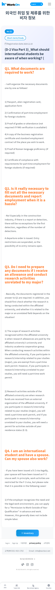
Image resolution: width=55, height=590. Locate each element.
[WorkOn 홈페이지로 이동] (11, 4)
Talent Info (17, 588)
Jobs (5, 587)
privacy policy (35, 543)
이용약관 (24, 543)
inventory (28, 533)
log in (8, 543)
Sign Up (15, 543)
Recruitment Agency (33, 588)
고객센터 (46, 543)
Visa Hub (48, 588)
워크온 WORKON (26, 559)
